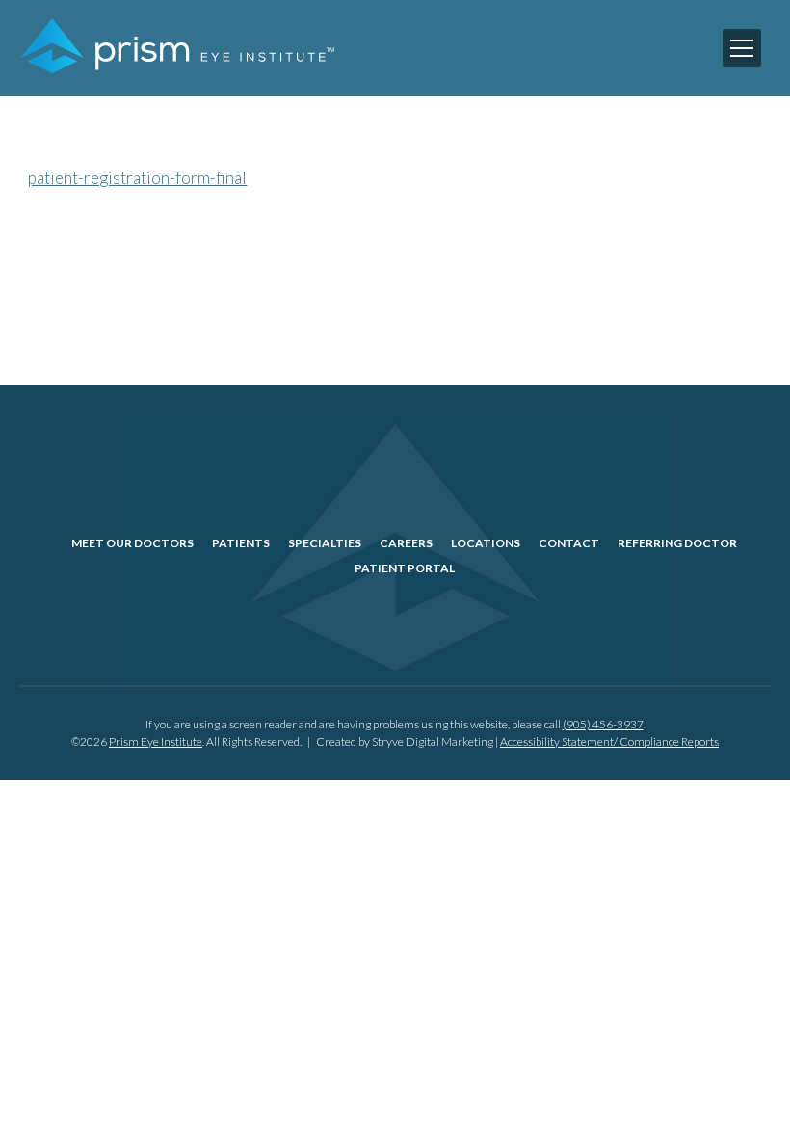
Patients (241, 543)
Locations (485, 543)
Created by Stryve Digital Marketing (404, 741)
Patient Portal (405, 568)
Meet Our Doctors (132, 543)
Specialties (324, 543)
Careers (406, 543)
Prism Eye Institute (155, 741)
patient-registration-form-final (137, 178)
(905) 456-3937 (603, 724)
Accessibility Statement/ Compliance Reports (609, 741)
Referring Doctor (677, 543)
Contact (569, 543)
